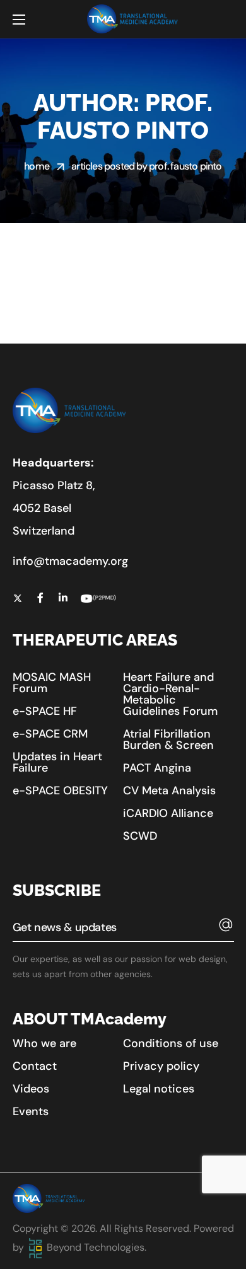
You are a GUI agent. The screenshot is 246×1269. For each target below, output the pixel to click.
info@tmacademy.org (70, 561)
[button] (63, 682)
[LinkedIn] (63, 598)
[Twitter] (18, 598)
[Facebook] (40, 598)
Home (36, 166)
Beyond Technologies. (95, 1247)
